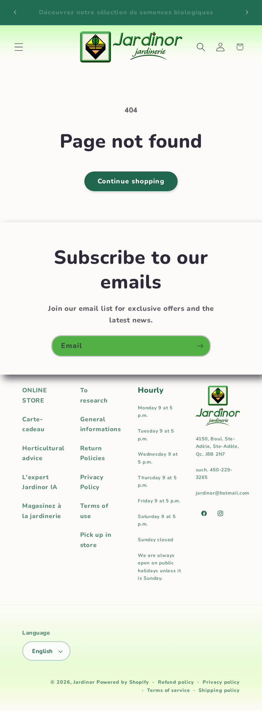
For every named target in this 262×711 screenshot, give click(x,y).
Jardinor (83, 682)
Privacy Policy (92, 482)
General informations (100, 424)
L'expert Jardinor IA (40, 482)
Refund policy (176, 682)
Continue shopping (131, 181)
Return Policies (92, 453)
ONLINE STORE (34, 395)
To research (94, 395)
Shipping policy (219, 690)
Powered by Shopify (123, 682)
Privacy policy (221, 682)
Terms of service (168, 690)
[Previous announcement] (15, 12)
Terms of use (94, 511)
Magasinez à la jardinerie (41, 511)
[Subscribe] (200, 346)
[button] (18, 47)
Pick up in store (96, 540)
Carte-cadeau (33, 424)
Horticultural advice (43, 453)
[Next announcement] (246, 12)
